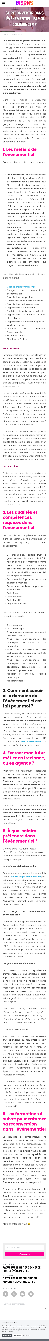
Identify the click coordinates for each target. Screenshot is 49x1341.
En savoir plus (10, 1331)
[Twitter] (14, 1294)
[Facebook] (5, 1294)
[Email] (31, 1294)
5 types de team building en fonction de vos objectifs (20, 1279)
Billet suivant (8, 1275)
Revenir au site (10, 1289)
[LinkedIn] (22, 1294)
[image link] (24, 3)
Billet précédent (9, 1264)
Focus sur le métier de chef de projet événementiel (22, 1269)
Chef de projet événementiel (21, 286)
